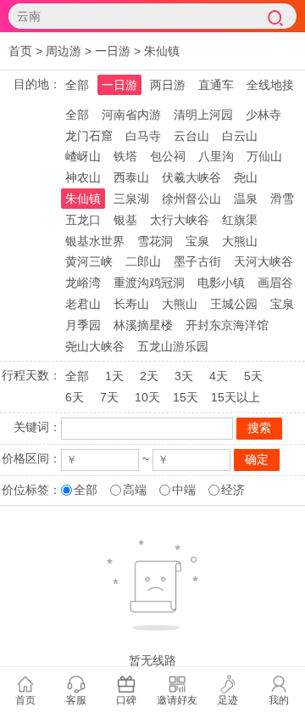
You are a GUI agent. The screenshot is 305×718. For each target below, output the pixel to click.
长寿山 (131, 304)
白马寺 (143, 136)
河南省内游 (131, 114)
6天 (74, 397)
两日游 (168, 85)
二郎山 (143, 261)
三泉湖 (131, 198)
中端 (184, 489)
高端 (135, 489)
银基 (125, 220)
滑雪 (282, 198)
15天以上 (235, 397)
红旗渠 (240, 220)
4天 (218, 376)
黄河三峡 (89, 261)
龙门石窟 (89, 136)
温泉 (246, 198)
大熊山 (240, 241)
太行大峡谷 (179, 220)
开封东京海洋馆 (227, 325)
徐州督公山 (191, 198)
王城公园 (234, 304)
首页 (20, 51)
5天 (253, 376)
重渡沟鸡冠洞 (149, 282)
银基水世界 (95, 241)
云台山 (191, 136)
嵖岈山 (83, 156)
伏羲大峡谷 (191, 177)
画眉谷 (275, 282)
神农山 (83, 177)
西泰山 (131, 177)
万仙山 (264, 156)
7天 (109, 397)
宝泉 (197, 241)
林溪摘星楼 (143, 325)
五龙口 (83, 220)
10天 (147, 397)
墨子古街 (197, 261)
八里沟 (216, 156)
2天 (149, 376)
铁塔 (125, 156)
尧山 (246, 177)
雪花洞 (155, 241)
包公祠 (168, 156)
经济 (233, 489)
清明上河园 (203, 114)
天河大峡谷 (263, 261)
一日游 (112, 51)
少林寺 (263, 114)
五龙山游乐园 (172, 346)
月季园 (83, 325)
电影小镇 (221, 282)
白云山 (240, 136)
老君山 (83, 304)
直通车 (216, 85)
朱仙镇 (162, 51)
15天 (185, 397)
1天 (114, 376)
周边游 (63, 51)
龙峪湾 (83, 282)
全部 (77, 85)
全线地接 (270, 85)
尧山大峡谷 (95, 346)
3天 (184, 376)
